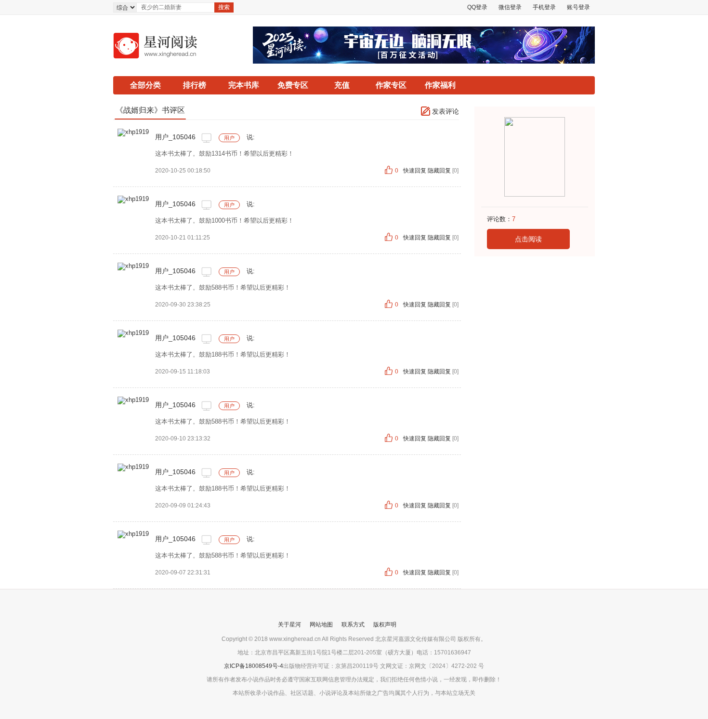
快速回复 (415, 170)
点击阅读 (528, 239)
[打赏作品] (133, 131)
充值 (342, 85)
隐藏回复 (439, 170)
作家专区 (391, 85)
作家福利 (440, 85)
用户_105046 (175, 137)
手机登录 (544, 7)
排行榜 (194, 85)
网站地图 (321, 624)
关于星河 (289, 624)
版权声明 (384, 624)
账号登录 (578, 7)
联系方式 (353, 624)
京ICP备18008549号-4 (253, 666)
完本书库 (243, 85)
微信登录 (510, 7)
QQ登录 (477, 7)
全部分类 (145, 85)
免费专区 (292, 85)
